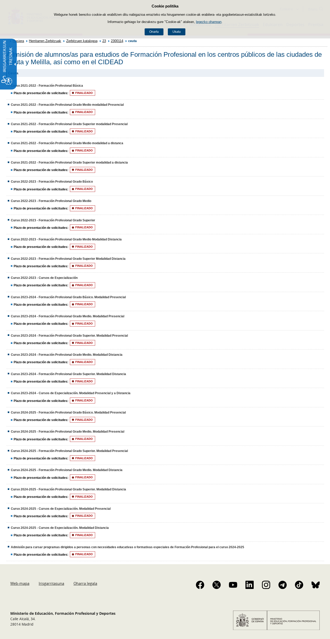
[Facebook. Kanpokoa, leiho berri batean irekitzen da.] (200, 585)
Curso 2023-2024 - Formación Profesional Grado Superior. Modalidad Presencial (69, 335)
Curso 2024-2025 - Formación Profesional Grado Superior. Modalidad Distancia (68, 489)
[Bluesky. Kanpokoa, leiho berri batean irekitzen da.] (315, 585)
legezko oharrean (208, 22)
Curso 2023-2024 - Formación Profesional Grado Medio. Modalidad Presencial (67, 316)
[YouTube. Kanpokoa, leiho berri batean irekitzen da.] (233, 585)
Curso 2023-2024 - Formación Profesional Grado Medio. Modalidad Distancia (66, 355)
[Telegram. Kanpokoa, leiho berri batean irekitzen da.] (282, 585)
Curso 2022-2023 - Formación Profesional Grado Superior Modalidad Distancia (68, 259)
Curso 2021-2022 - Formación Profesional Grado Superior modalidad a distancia (69, 162)
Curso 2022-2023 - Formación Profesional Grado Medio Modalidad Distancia (66, 239)
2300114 (117, 41)
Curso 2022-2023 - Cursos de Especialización (44, 278)
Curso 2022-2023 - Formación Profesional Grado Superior (53, 220)
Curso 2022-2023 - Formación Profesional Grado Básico (52, 181)
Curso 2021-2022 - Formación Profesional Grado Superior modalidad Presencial (69, 124)
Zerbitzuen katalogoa (81, 41)
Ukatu (176, 32)
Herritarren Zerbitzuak (45, 41)
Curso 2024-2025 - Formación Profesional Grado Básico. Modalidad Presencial (68, 412)
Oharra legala (85, 583)
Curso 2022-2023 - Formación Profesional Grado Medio (51, 201)
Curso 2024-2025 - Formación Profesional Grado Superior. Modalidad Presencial (69, 451)
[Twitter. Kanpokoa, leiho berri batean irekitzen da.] (216, 585)
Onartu (154, 32)
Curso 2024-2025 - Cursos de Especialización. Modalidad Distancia (60, 528)
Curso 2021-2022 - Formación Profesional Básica (47, 85)
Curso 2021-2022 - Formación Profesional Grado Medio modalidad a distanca (67, 143)
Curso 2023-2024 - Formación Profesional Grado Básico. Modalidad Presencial (68, 297)
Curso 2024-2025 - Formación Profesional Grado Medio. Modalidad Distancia (66, 470)
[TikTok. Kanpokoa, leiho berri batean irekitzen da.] (299, 585)
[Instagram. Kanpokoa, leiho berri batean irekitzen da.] (266, 585)
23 (104, 41)
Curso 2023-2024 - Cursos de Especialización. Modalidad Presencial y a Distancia (70, 393)
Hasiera (18, 41)
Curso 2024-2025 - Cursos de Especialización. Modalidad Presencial (61, 509)
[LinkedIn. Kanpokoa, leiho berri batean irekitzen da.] (249, 585)
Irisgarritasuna (51, 583)
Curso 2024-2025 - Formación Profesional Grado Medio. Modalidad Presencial (67, 431)
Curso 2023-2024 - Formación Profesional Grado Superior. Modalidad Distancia (68, 374)
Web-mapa (19, 583)
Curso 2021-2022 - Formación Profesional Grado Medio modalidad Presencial (67, 105)
